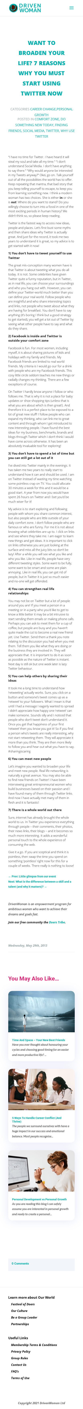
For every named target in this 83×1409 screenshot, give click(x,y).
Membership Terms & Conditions (34, 1345)
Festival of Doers (23, 1304)
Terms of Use (20, 1378)
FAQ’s (15, 1371)
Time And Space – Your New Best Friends (38, 1040)
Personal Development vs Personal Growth (39, 1199)
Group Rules (19, 1358)
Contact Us (18, 1365)
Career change (43, 109)
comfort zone (47, 119)
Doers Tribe (57, 922)
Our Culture (19, 1311)
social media (33, 131)
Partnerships (20, 1324)
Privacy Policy (20, 1351)
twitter (52, 131)
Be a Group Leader (24, 1317)
